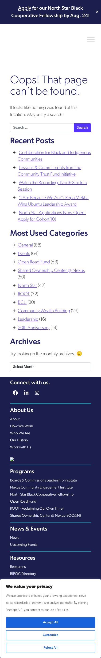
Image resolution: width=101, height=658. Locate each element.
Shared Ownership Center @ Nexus (51, 270)
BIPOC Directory (23, 574)
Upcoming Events (23, 545)
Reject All (50, 648)
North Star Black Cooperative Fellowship (42, 494)
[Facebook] (15, 393)
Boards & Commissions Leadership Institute (43, 480)
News (14, 538)
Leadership (28, 319)
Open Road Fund (34, 262)
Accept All (50, 622)
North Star (27, 285)
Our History (19, 440)
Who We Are (20, 433)
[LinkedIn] (26, 393)
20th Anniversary (34, 328)
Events (24, 253)
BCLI (22, 302)
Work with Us (20, 447)
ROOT (24, 294)
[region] (50, 618)
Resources (18, 567)
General (25, 245)
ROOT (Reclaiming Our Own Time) (36, 509)
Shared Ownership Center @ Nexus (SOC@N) (45, 516)
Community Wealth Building (44, 311)
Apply (24, 8)
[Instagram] (37, 393)
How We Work (21, 426)
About (15, 419)
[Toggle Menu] (91, 39)
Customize (50, 635)
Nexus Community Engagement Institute (41, 487)
